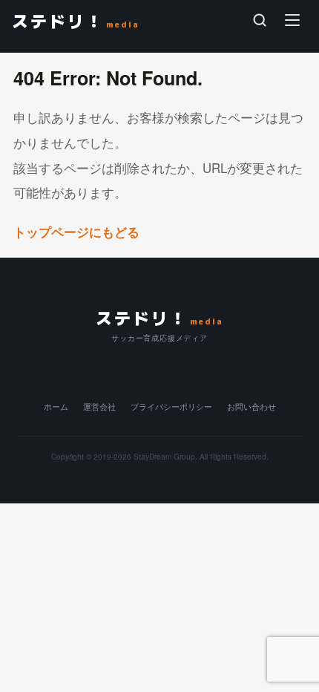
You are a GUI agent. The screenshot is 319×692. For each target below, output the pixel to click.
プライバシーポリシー (171, 406)
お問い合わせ (251, 406)
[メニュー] (292, 20)
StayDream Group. (165, 456)
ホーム (56, 406)
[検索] (259, 20)
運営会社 (99, 406)
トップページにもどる (78, 232)
